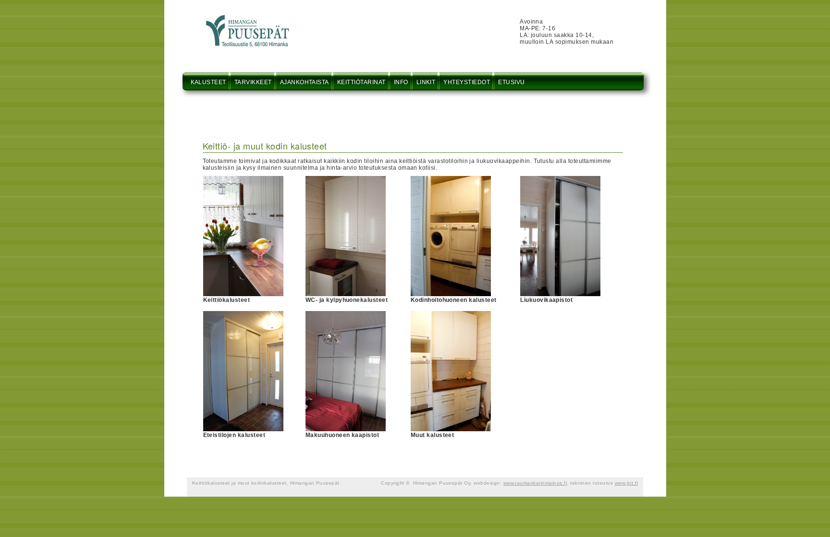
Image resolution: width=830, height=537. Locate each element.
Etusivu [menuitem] (511, 82)
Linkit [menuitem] (426, 82)
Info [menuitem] (401, 82)
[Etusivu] (247, 17)
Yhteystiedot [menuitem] (466, 82)
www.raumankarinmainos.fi (535, 483)
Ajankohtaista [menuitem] (304, 82)
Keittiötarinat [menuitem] (361, 82)
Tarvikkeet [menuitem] (253, 82)
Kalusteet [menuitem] (208, 82)
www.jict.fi (626, 483)
